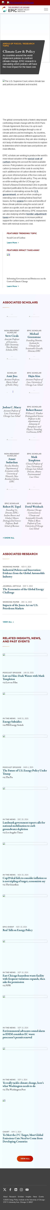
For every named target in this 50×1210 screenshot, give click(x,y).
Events (41, 1197)
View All (7, 622)
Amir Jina (11, 376)
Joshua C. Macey (12, 407)
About (5, 1197)
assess (20, 201)
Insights (28, 1197)
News (35, 1197)
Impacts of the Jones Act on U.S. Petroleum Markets (20, 606)
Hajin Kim (34, 376)
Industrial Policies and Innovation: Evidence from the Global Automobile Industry (24, 573)
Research (12, 1197)
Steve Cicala (12, 336)
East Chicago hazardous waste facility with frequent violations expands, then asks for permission (24, 979)
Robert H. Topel (12, 507)
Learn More (12, 243)
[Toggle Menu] (46, 9)
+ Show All (8, 538)
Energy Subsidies (12, 722)
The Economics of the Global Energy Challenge (23, 591)
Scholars (21, 1197)
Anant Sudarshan (12, 460)
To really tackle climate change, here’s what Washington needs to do (23, 1084)
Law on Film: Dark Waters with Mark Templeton (23, 677)
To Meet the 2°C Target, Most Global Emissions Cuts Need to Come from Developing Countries (23, 1138)
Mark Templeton (34, 458)
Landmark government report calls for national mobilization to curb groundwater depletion (24, 826)
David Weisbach (34, 507)
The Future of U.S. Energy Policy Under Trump (25, 772)
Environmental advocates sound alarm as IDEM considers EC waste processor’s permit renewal (24, 1034)
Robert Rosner (34, 410)
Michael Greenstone (34, 335)
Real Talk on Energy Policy (17, 930)
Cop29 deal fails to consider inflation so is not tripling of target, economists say (25, 879)
